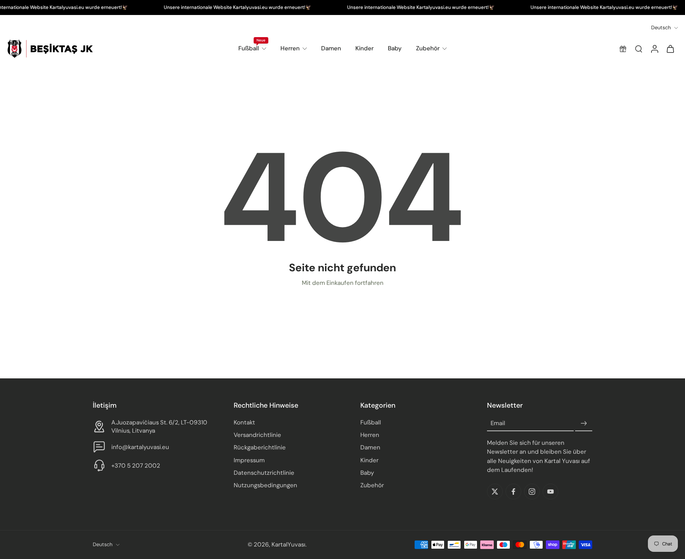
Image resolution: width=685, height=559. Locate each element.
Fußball (248, 48)
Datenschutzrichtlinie (264, 473)
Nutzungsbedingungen (265, 485)
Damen (331, 48)
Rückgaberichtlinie (260, 448)
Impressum (249, 460)
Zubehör (428, 48)
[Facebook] (513, 491)
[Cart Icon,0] (670, 48)
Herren (290, 48)
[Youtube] (550, 491)
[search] (638, 49)
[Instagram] (532, 491)
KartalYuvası (288, 545)
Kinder (364, 48)
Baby (395, 48)
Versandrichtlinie (257, 435)
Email (498, 423)
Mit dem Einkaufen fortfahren (343, 283)
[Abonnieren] (583, 424)
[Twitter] (495, 491)
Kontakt (244, 423)
